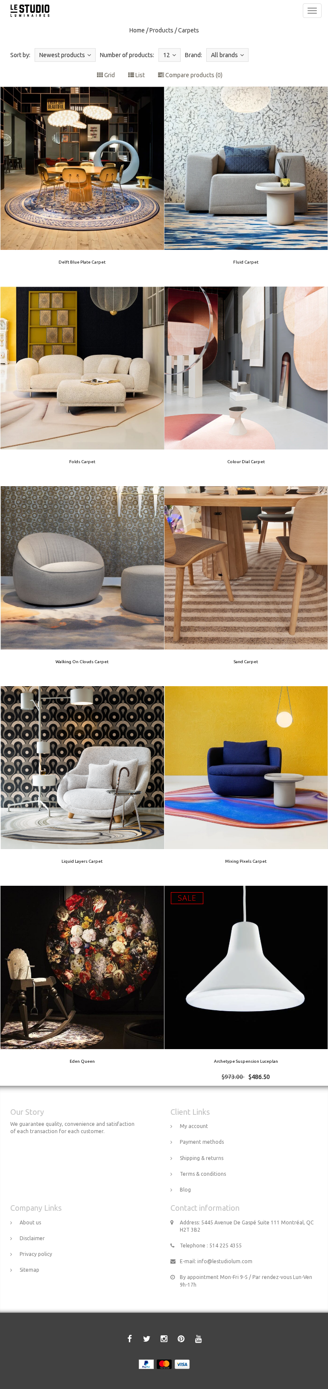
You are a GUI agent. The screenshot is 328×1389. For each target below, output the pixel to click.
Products (161, 30)
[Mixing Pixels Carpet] (246, 786)
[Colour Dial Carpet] (246, 386)
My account (194, 1126)
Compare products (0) (193, 75)
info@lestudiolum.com (224, 1261)
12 (166, 55)
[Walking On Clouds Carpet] (82, 586)
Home (137, 30)
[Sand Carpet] (246, 586)
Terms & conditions (203, 1174)
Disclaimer (32, 1238)
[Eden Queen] (82, 985)
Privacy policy (36, 1254)
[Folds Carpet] (82, 386)
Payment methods (202, 1142)
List (139, 75)
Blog (185, 1189)
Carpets (188, 30)
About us (30, 1222)
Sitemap (29, 1270)
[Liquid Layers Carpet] (82, 786)
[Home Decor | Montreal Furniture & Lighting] (28, 10)
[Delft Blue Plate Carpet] (82, 186)
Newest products (62, 55)
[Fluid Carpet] (246, 186)
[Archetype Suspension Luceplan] (246, 985)
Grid (109, 75)
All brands (224, 55)
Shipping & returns (201, 1158)
